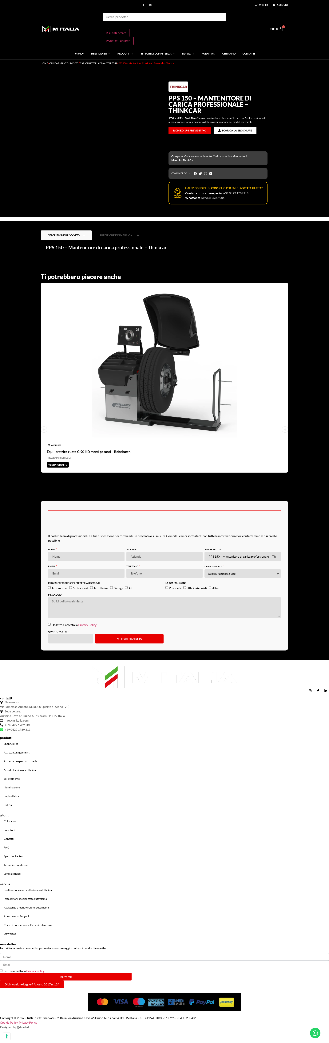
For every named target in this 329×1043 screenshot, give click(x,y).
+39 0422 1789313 (235, 193)
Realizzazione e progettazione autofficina (28, 890)
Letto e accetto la (24, 971)
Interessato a (213, 549)
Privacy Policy (87, 624)
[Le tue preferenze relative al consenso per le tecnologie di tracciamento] (6, 1036)
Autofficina (101, 588)
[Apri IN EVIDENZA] (109, 54)
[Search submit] (106, 25)
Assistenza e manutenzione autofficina (26, 907)
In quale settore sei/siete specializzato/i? (74, 583)
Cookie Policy (9, 1022)
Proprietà (175, 588)
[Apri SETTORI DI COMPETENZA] (173, 54)
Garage (118, 588)
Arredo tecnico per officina (20, 770)
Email (52, 566)
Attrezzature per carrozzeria (20, 761)
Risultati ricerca (116, 33)
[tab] (66, 235)
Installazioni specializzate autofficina (25, 898)
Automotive (59, 588)
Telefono (132, 566)
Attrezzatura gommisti (17, 752)
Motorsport (80, 588)
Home (44, 63)
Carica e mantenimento (63, 63)
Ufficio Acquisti (197, 588)
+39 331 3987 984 (212, 197)
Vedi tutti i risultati (118, 41)
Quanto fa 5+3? (57, 632)
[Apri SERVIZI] (193, 54)
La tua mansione (175, 583)
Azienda (131, 549)
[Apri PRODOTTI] (132, 54)
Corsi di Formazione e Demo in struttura (28, 925)
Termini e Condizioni (16, 865)
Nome (52, 549)
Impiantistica (11, 796)
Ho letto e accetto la (74, 624)
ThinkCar (188, 160)
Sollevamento (12, 778)
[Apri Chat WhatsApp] (315, 1033)
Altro (132, 588)
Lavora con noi (12, 873)
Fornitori (9, 830)
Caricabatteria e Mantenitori (98, 63)
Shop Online (11, 743)
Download (10, 933)
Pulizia (8, 804)
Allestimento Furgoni (16, 916)
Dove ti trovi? (213, 566)
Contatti (9, 838)
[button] (43, 71)
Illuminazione (12, 787)
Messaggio (55, 595)
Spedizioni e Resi (13, 856)
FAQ (6, 847)
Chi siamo (10, 821)
